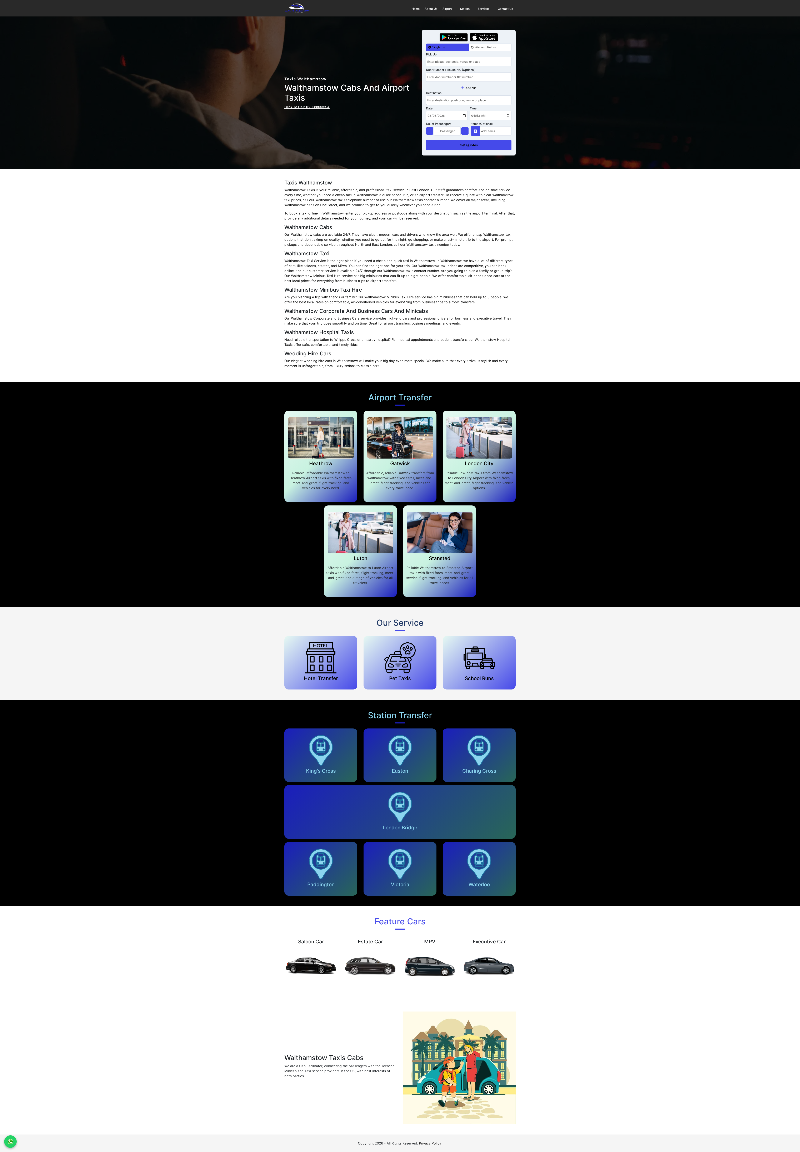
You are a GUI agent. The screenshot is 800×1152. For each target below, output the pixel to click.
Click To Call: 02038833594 (307, 107)
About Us (431, 8)
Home (416, 8)
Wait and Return (485, 47)
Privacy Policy (430, 1143)
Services (484, 8)
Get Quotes (469, 145)
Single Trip (439, 47)
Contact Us (505, 8)
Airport (447, 8)
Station (465, 8)
